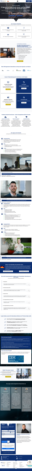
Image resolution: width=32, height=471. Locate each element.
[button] (17, 1)
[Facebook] (2, 465)
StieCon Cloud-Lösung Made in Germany (9, 346)
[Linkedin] (4, 465)
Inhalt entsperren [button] (8, 448)
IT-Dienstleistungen (9, 462)
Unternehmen (21, 462)
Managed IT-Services (15, 462)
